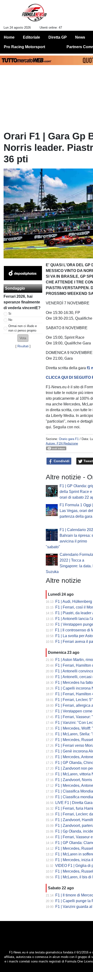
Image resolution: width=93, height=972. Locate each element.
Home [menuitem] (9, 37)
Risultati (23, 346)
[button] (22, 338)
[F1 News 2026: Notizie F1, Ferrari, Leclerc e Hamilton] (34, 14)
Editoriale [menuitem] (31, 37)
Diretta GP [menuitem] (57, 37)
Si (9, 313)
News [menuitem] (80, 37)
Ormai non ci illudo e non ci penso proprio (22, 328)
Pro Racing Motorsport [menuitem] (24, 47)
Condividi (61, 461)
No (10, 320)
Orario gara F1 (69, 439)
